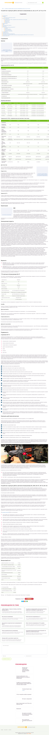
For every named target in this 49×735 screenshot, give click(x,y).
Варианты (5, 26)
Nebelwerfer (18, 708)
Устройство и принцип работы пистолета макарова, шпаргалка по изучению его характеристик (42, 174)
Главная (2, 729)
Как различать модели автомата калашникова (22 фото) (12, 624)
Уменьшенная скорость (7, 25)
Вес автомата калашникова (6, 214)
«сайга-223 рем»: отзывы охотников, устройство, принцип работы (7, 50)
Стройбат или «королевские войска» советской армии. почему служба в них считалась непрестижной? (23, 683)
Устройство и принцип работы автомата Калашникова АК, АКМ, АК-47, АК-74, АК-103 (18, 34)
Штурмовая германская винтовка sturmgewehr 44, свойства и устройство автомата (36, 631)
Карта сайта (6, 729)
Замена (4, 16)
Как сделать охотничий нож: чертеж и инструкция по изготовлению (27, 714)
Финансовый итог (6, 35)
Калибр (6, 28)
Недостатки (7, 21)
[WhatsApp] (27, 601)
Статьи (23, 690)
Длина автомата (8, 29)
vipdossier (9, 2)
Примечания (5, 23)
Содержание (5, 15)
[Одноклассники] (24, 601)
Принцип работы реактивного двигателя (10, 638)
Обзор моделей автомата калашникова (10, 630)
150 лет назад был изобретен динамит (23, 694)
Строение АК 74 (6, 32)
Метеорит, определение (27, 698)
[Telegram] (25, 601)
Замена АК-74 (7, 22)
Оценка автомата (6, 18)
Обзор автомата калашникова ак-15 (33, 616)
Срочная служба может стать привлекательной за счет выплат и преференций (23, 677)
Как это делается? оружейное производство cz (27, 720)
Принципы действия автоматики (9, 33)
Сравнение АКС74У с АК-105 (10, 17)
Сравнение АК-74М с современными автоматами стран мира (16, 19)
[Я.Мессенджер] (21, 601)
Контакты (10, 729)
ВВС (3, 24)
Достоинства (7, 20)
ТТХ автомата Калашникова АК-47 (9, 27)
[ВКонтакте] (23, 601)
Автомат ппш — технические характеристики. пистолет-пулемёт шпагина (25, 669)
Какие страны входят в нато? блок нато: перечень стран (24, 704)
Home (3, 8)
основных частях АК (5, 512)
